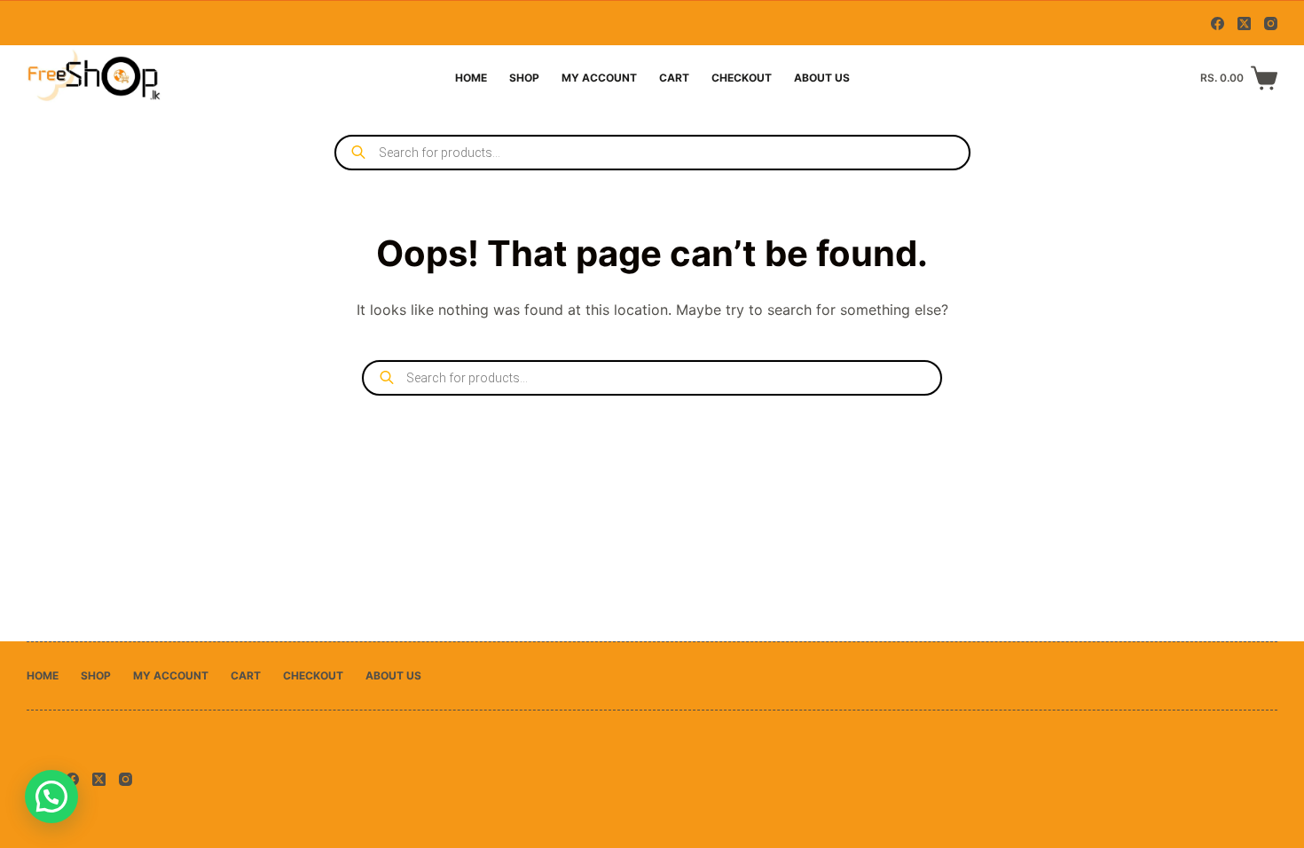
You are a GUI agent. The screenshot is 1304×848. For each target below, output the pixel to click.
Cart (674, 77)
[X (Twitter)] (1244, 23)
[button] (51, 796)
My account (599, 77)
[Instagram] (1270, 23)
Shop (524, 77)
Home (471, 77)
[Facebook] (1217, 23)
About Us (822, 77)
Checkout (741, 77)
